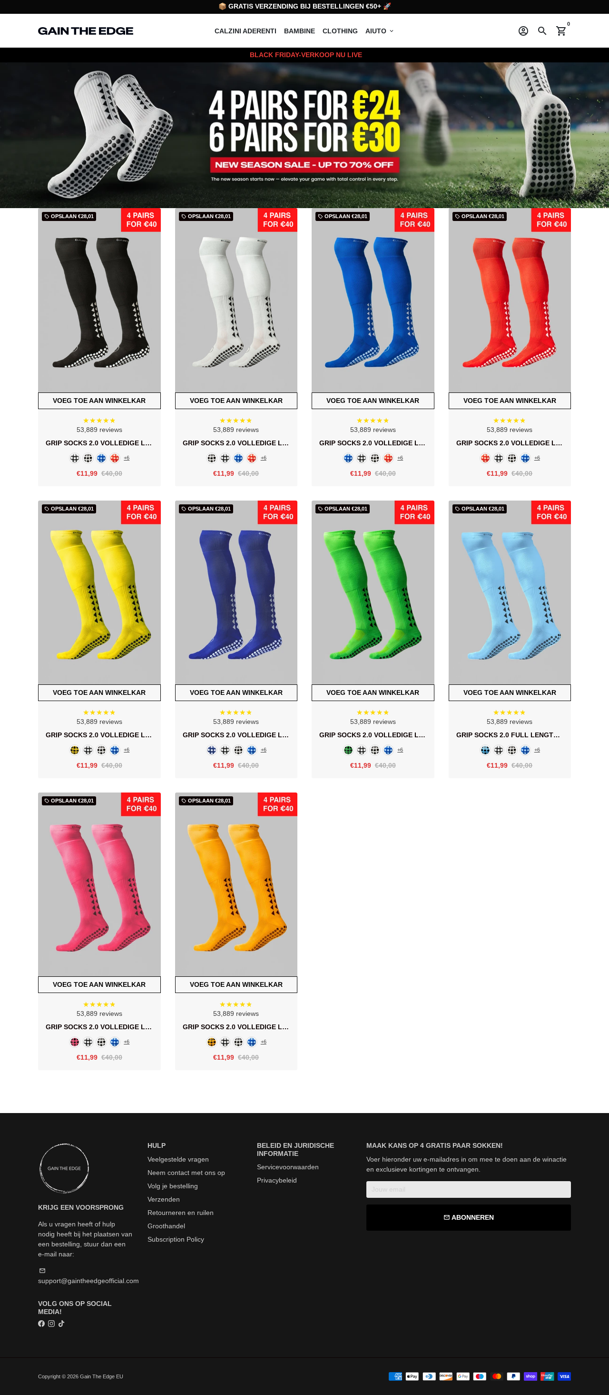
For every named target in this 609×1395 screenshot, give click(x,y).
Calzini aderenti (245, 31)
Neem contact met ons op (186, 1172)
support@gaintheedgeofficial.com (88, 1276)
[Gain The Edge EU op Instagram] (51, 1323)
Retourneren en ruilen (180, 1212)
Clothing (340, 31)
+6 (126, 458)
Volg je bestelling (172, 1186)
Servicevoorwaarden (288, 1167)
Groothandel (166, 1226)
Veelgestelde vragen (178, 1159)
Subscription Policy (175, 1239)
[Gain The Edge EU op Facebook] (41, 1323)
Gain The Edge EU (101, 1376)
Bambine (299, 31)
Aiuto (380, 31)
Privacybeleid (277, 1180)
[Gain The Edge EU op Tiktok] (61, 1323)
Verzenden (163, 1199)
